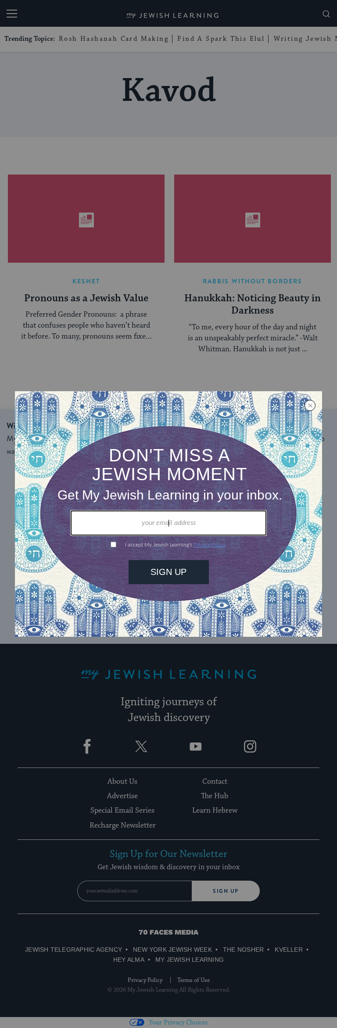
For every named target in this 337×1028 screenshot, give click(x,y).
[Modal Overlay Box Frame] (168, 514)
